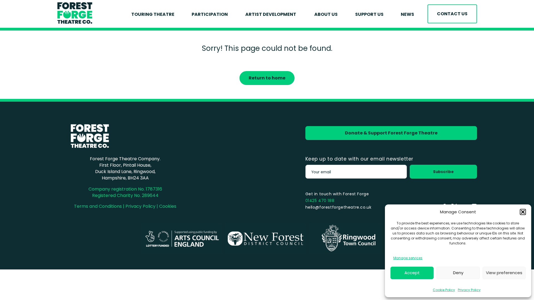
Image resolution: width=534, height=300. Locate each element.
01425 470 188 (320, 200)
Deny (458, 273)
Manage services (407, 258)
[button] (523, 212)
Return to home (267, 78)
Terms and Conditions (98, 206)
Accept (412, 273)
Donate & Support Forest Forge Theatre (391, 133)
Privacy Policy (469, 290)
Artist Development (271, 14)
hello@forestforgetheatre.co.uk (338, 207)
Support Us (369, 14)
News (407, 14)
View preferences (504, 273)
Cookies (167, 206)
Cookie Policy (444, 290)
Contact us (452, 14)
